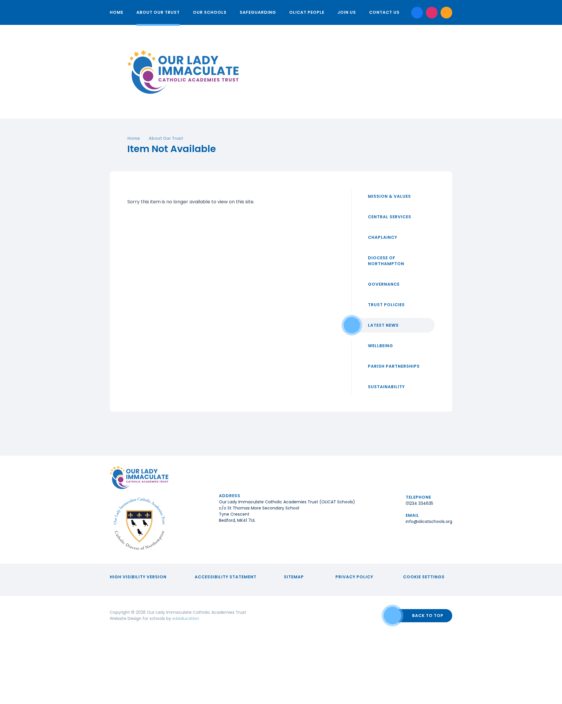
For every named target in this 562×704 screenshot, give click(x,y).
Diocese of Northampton (386, 261)
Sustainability (386, 387)
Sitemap (294, 577)
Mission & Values (389, 196)
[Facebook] (417, 12)
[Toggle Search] (446, 12)
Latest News (383, 325)
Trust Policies (386, 305)
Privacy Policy (354, 577)
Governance (384, 284)
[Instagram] (432, 12)
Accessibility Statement (225, 577)
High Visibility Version (138, 577)
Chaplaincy (382, 237)
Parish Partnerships (394, 366)
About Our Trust (166, 138)
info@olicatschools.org (429, 521)
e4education (185, 618)
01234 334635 (419, 503)
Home (133, 138)
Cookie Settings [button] (424, 577)
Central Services (389, 217)
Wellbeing (380, 346)
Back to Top (427, 615)
